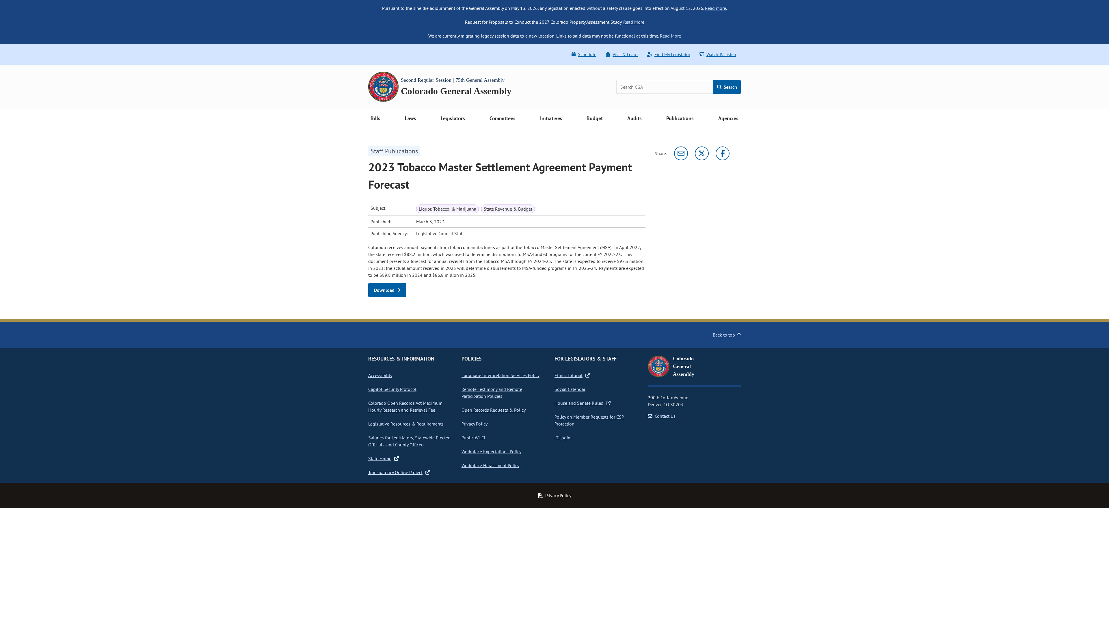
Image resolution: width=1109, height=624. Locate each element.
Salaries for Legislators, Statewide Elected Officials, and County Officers (409, 441)
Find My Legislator (672, 54)
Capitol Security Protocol (392, 389)
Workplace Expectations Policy (491, 451)
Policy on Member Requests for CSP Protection (589, 420)
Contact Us (665, 416)
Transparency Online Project (395, 472)
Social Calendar (569, 389)
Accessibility (380, 375)
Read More (633, 22)
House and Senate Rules (578, 403)
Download (385, 290)
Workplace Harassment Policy (490, 465)
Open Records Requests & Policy (494, 410)
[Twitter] (702, 153)
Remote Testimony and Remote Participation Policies (492, 392)
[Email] (681, 153)
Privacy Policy (474, 424)
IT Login (562, 438)
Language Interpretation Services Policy (500, 375)
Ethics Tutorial (568, 375)
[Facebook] (723, 153)
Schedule (587, 54)
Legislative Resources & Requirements (406, 424)
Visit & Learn (625, 54)
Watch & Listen (721, 54)
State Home (379, 458)
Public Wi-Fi (473, 438)
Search (730, 87)
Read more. (716, 8)
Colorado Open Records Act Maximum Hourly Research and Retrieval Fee (405, 406)
